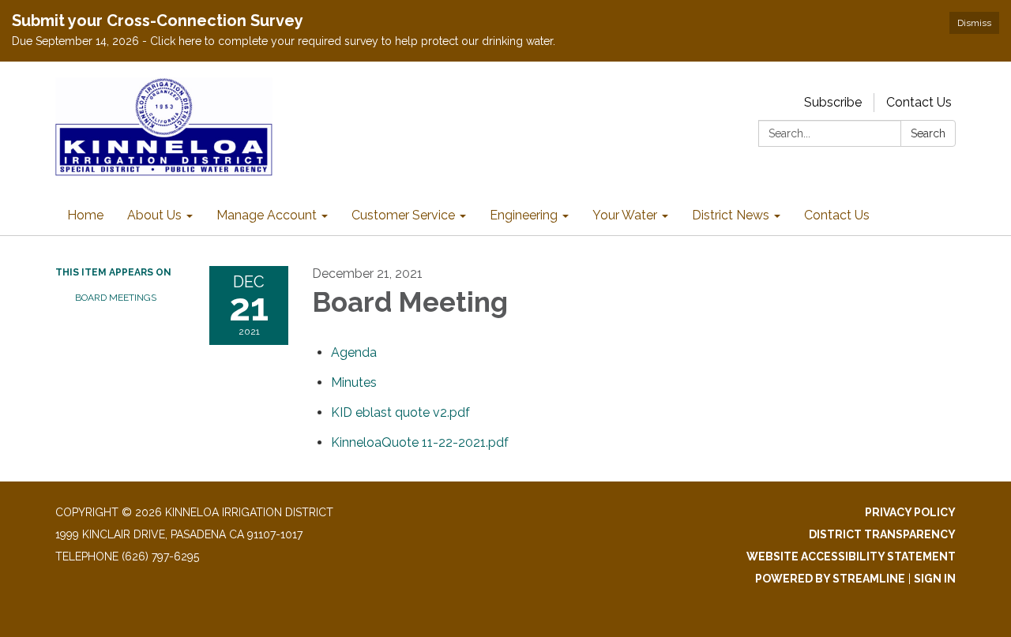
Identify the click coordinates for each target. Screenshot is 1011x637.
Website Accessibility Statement (851, 556)
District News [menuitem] (730, 215)
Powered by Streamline (830, 578)
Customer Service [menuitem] (403, 215)
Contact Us (919, 102)
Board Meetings (115, 297)
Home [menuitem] (85, 215)
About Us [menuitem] (154, 215)
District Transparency (882, 534)
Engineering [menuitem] (524, 215)
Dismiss (974, 22)
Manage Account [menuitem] (266, 215)
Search (928, 133)
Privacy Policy (910, 512)
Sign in (935, 578)
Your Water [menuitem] (624, 215)
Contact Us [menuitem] (837, 215)
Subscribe (833, 102)
